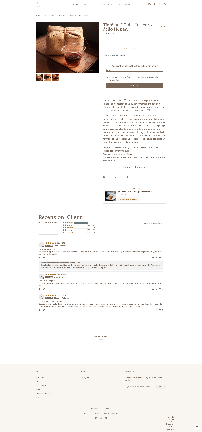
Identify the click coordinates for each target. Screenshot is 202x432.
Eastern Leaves (90, 413)
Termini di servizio (43, 393)
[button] (134, 167)
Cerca (38, 381)
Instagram (85, 377)
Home (38, 15)
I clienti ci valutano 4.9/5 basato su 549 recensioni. (170, 423)
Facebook (85, 382)
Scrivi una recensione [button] (153, 223)
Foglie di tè (49, 15)
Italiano (94, 408)
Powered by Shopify (111, 413)
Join (160, 387)
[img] (51, 243)
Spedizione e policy (44, 385)
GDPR (38, 389)
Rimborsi (39, 397)
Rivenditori (40, 377)
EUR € (107, 408)
